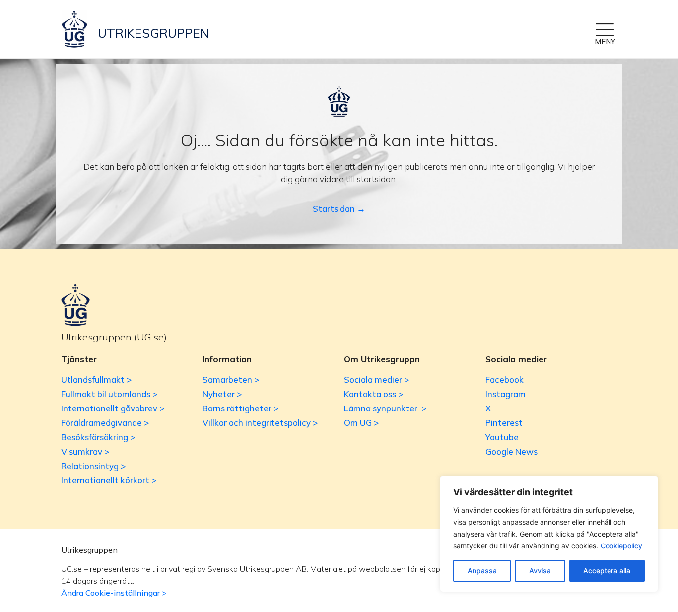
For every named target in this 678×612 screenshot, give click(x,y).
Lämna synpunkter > (385, 408)
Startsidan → (339, 209)
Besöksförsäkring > (98, 437)
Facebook (504, 379)
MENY (605, 41)
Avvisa (540, 570)
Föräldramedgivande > (105, 422)
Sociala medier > (376, 379)
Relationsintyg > (93, 466)
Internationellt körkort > (108, 480)
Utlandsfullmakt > (96, 379)
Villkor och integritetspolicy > (260, 422)
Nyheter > (222, 394)
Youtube (502, 437)
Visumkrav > (85, 451)
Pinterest (504, 422)
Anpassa (482, 570)
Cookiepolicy (621, 546)
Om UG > (361, 422)
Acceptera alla (606, 570)
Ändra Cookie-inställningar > (114, 593)
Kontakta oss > (373, 394)
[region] (549, 534)
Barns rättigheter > (240, 408)
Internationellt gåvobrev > (112, 408)
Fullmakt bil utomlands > (109, 394)
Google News (511, 451)
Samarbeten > (231, 379)
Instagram (505, 394)
